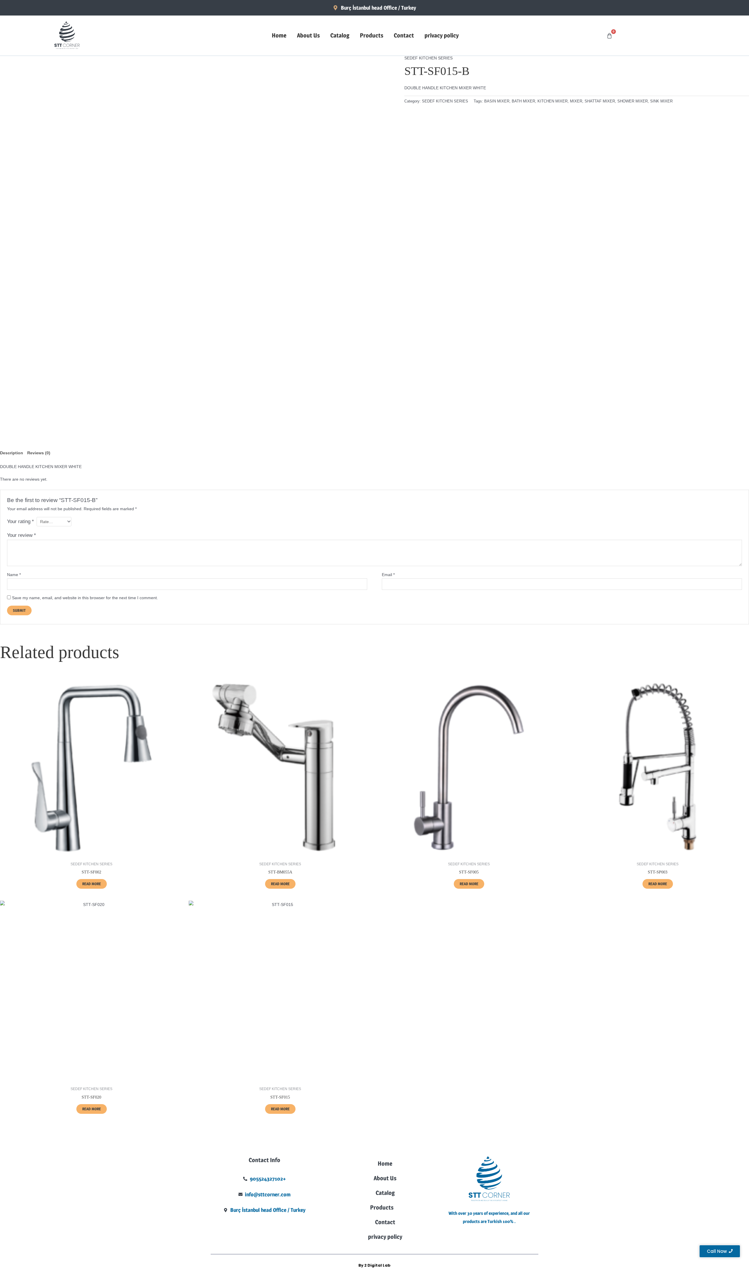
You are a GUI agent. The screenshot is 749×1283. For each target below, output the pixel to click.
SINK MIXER (661, 101)
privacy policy (442, 35)
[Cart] (609, 35)
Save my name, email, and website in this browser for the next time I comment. (85, 597)
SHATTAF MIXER (600, 101)
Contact (404, 35)
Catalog (339, 35)
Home (279, 35)
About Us (308, 35)
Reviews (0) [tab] (38, 452)
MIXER (576, 101)
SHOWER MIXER (632, 101)
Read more (91, 883)
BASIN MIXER (496, 101)
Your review (21, 535)
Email (388, 574)
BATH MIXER (523, 101)
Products (371, 35)
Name (14, 574)
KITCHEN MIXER (552, 101)
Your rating (20, 521)
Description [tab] (11, 452)
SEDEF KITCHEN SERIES (428, 58)
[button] (385, 1207)
